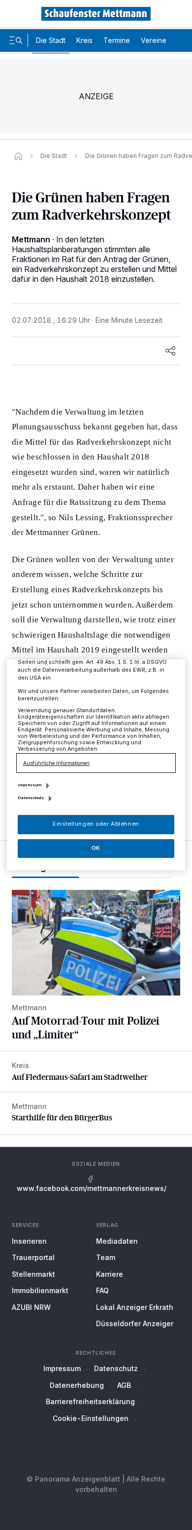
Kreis (84, 40)
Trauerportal (33, 1257)
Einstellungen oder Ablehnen (96, 824)
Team (105, 1257)
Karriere (109, 1274)
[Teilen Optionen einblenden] (170, 351)
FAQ (102, 1290)
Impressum (62, 1368)
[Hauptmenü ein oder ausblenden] (16, 40)
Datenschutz (116, 1368)
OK (96, 847)
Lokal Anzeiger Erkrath (134, 1307)
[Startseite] (18, 156)
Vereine (153, 40)
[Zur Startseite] (96, 14)
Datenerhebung (77, 1385)
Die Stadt (50, 40)
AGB (124, 1385)
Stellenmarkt (33, 1274)
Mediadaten (117, 1241)
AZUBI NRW (31, 1307)
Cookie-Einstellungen (90, 1418)
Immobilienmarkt (40, 1290)
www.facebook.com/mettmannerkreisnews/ (91, 1188)
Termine (116, 40)
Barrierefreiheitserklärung (90, 1401)
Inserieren (29, 1241)
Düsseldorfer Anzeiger (134, 1323)
